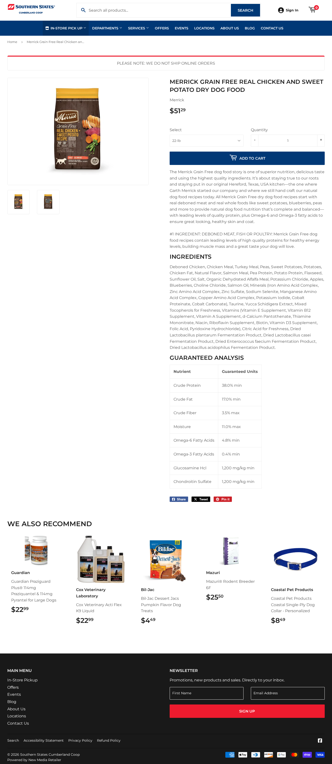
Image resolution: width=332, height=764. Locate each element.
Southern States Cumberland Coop (50, 754)
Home (12, 42)
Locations (204, 28)
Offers (162, 28)
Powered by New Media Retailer (34, 760)
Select (176, 130)
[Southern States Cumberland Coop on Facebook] (320, 741)
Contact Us (272, 28)
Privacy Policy (80, 740)
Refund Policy (109, 740)
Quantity (259, 130)
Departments (105, 28)
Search (249, 10)
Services (137, 28)
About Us (229, 28)
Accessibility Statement (44, 740)
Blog (250, 28)
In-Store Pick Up (66, 28)
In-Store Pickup (22, 680)
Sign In (292, 10)
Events (181, 28)
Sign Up (247, 711)
